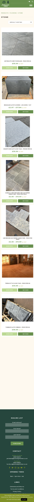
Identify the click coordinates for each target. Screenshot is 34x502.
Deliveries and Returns (17, 486)
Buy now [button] (25, 67)
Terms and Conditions (17, 489)
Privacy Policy (17, 491)
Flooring (13, 13)
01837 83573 (17, 457)
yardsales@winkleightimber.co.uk (17, 458)
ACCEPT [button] (24, 499)
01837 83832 (17, 462)
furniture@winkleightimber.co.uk (17, 464)
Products (4, 13)
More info (9, 67)
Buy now (25, 111)
